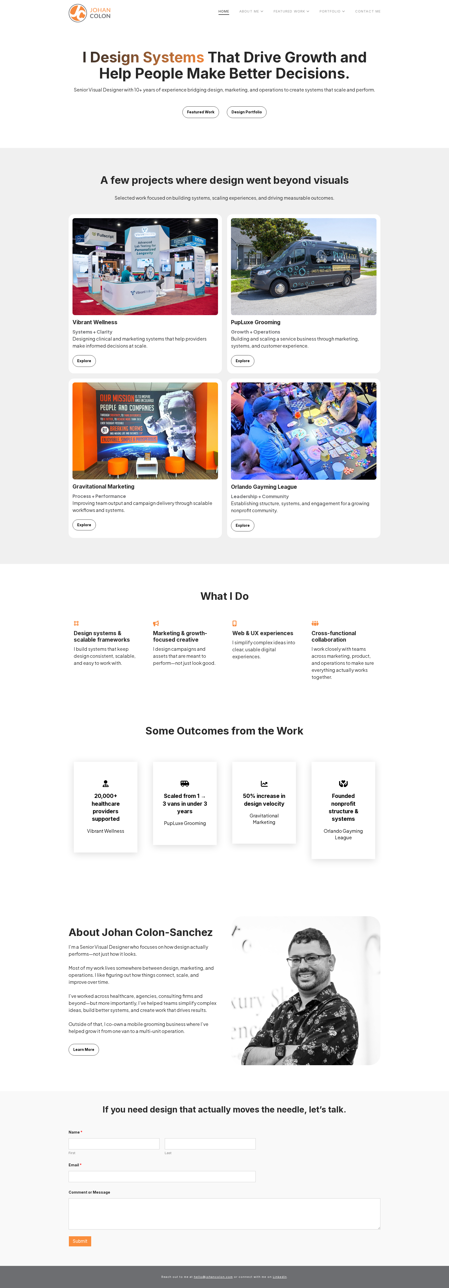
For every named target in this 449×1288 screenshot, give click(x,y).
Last (168, 1153)
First (72, 1153)
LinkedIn (280, 1277)
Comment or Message (89, 1192)
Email (75, 1165)
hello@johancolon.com (213, 1277)
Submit (80, 1241)
